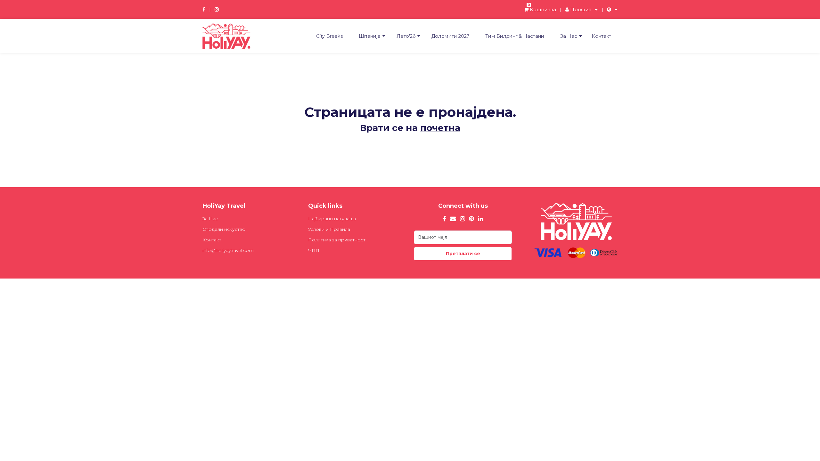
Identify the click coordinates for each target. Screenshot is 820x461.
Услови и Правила (329, 229)
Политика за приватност (336, 240)
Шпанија (370, 36)
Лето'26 (406, 36)
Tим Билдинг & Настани (514, 36)
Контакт (601, 36)
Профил (580, 9)
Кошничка (542, 9)
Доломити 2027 (450, 36)
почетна (440, 127)
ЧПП (313, 250)
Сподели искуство (223, 229)
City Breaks (329, 36)
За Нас (568, 36)
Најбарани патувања (332, 219)
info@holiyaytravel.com (228, 250)
